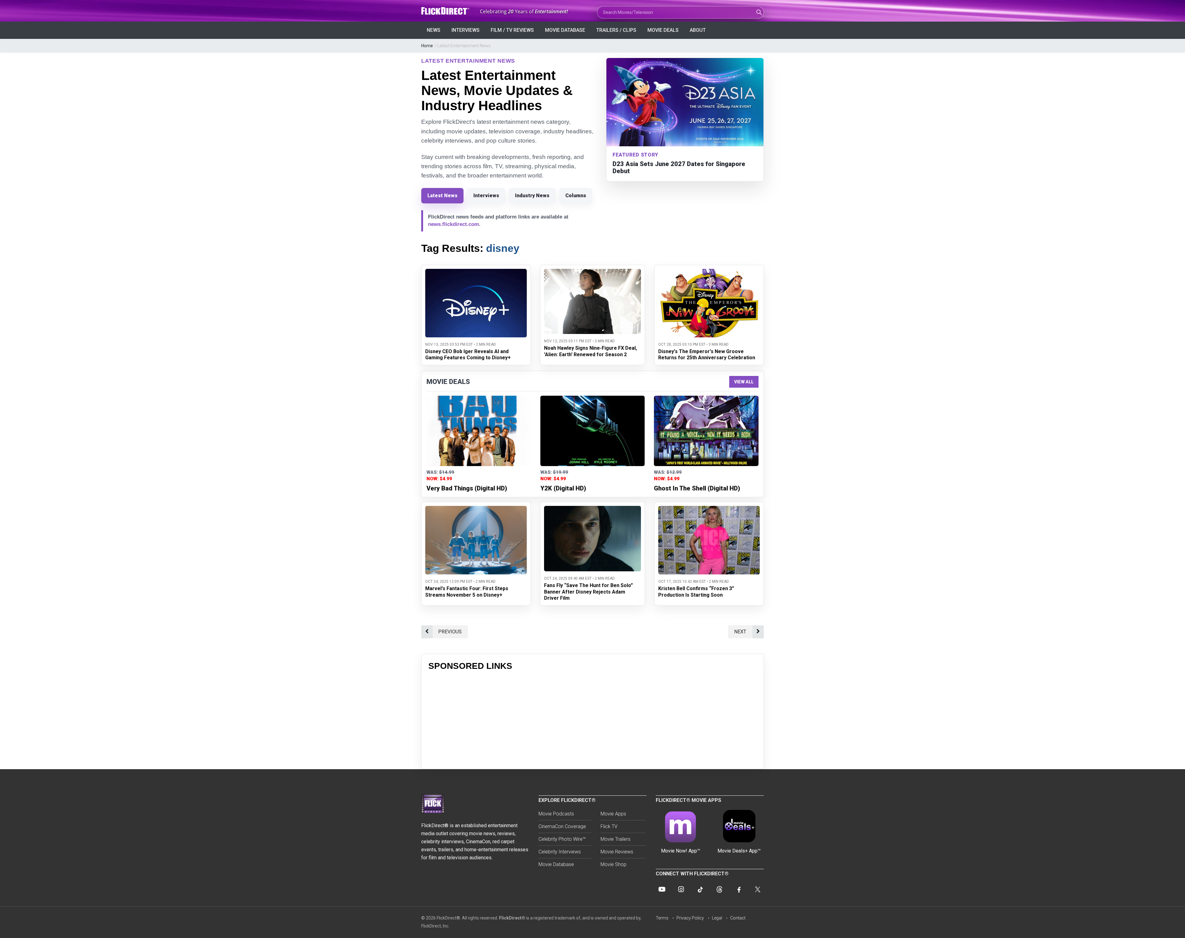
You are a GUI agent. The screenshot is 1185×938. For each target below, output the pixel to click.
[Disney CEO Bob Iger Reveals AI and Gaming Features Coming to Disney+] (476, 273)
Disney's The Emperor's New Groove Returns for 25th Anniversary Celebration (706, 354)
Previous (450, 632)
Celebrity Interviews (559, 852)
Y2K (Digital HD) (563, 488)
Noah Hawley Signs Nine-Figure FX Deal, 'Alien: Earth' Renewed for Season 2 (590, 351)
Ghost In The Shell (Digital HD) (697, 488)
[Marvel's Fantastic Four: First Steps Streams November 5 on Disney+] (476, 510)
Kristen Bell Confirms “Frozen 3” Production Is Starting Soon (696, 592)
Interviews (465, 30)
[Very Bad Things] (478, 431)
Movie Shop (613, 864)
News (433, 30)
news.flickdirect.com (453, 224)
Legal (717, 917)
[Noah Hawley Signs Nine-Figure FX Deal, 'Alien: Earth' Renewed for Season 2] (592, 273)
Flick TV (609, 826)
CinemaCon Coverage (562, 826)
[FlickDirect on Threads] (719, 889)
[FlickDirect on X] (757, 889)
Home (427, 45)
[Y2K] (592, 431)
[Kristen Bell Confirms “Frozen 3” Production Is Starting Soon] (709, 510)
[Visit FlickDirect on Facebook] (738, 889)
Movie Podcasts (556, 814)
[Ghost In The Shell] (706, 431)
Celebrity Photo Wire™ (562, 839)
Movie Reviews (617, 852)
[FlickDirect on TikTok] (700, 889)
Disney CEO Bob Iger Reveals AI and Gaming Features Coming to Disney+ (468, 354)
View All (744, 381)
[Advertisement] (592, 719)
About (698, 30)
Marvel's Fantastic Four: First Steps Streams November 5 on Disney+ (466, 592)
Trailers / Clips (616, 30)
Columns (575, 195)
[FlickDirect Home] (446, 11)
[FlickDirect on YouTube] (662, 889)
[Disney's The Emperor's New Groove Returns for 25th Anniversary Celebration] (709, 273)
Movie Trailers (615, 839)
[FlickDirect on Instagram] (681, 889)
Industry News (532, 195)
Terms (662, 917)
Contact (738, 917)
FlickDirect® (512, 917)
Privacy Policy (690, 917)
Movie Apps (613, 814)
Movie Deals (663, 30)
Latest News (442, 195)
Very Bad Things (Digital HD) (466, 488)
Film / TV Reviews (512, 30)
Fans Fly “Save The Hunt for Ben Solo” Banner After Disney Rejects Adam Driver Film (588, 591)
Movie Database (565, 30)
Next (740, 632)
